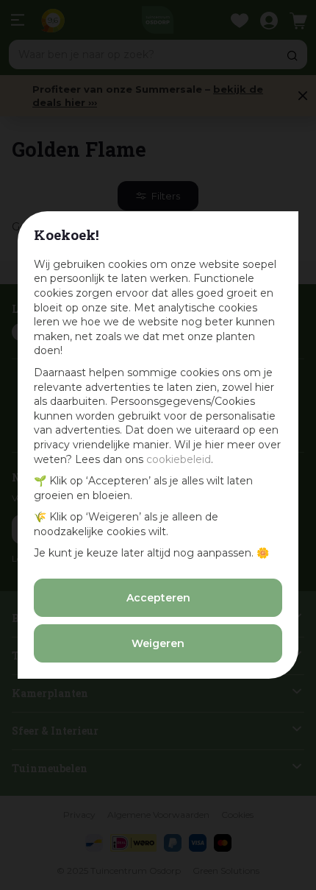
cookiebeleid (178, 459)
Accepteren (158, 597)
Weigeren (158, 643)
